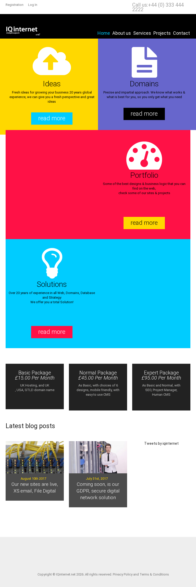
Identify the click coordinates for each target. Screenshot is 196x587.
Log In (32, 5)
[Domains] (144, 63)
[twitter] (87, 554)
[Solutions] (52, 264)
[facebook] (95, 554)
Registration (14, 5)
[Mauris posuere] (35, 457)
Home (103, 33)
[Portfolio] (144, 154)
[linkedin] (103, 554)
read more (51, 118)
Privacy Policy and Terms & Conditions (141, 574)
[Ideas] (52, 63)
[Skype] (111, 554)
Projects (162, 33)
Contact (181, 33)
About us (121, 33)
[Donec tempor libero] (98, 457)
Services (142, 33)
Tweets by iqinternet (161, 443)
